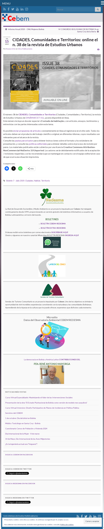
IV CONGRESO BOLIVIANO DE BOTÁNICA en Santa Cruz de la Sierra (78, 30)
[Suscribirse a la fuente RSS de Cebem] (4, 9)
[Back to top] (98, 512)
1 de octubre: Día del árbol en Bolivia (20, 418)
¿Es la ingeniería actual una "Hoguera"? (21, 444)
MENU (6, 3)
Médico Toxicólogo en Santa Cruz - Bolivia (22, 423)
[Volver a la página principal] (52, 17)
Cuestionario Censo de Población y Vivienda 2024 (26, 428)
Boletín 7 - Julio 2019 (15, 181)
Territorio (45, 181)
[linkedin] (22, 9)
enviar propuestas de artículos (27, 130)
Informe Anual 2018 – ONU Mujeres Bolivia (26, 29)
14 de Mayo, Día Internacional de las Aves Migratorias (27, 439)
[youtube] (17, 9)
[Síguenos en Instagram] (26, 9)
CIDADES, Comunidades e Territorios (37, 114)
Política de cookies (67, 525)
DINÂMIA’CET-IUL (35, 117)
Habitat (37, 181)
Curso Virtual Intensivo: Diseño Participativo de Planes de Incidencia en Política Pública (42, 408)
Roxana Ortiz (10, 49)
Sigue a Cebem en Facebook (19, 455)
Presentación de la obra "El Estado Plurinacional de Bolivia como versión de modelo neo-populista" (46, 402)
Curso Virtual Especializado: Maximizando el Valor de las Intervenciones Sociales (39, 397)
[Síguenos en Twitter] (12, 9)
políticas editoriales (37, 143)
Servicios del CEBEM (14, 413)
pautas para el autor (24, 140)
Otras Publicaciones (25, 49)
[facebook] (8, 9)
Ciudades (29, 181)
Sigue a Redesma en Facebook (20, 483)
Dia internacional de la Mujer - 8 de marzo (22, 434)
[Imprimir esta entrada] (98, 49)
